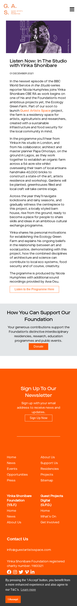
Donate (38, 346)
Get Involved (50, 522)
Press (11, 480)
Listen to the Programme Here (34, 289)
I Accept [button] (13, 599)
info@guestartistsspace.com (29, 550)
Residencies (50, 469)
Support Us (49, 463)
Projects (47, 474)
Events (12, 469)
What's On (48, 516)
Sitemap (47, 480)
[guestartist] (13, 9)
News (11, 463)
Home (11, 457)
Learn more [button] (28, 589)
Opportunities (17, 474)
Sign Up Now (38, 418)
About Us (48, 457)
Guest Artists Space (35, 110)
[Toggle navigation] (72, 9)
